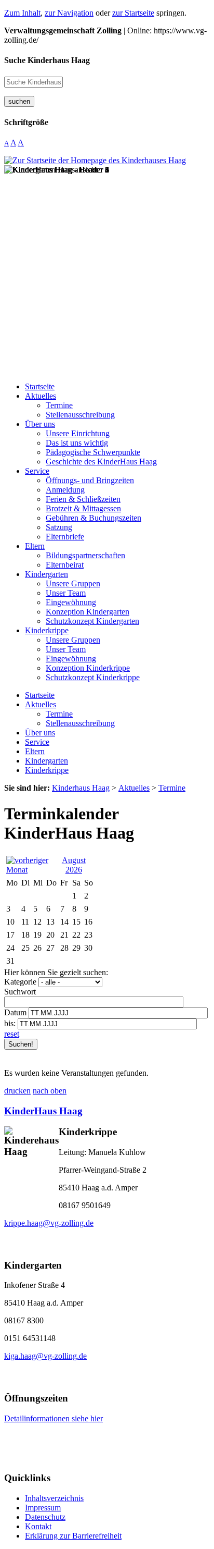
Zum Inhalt (22, 12)
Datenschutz (45, 1517)
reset (11, 1033)
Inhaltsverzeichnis (54, 1498)
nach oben (49, 1090)
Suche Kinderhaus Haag (47, 60)
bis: (10, 1023)
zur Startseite (133, 12)
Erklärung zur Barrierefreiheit (73, 1535)
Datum (15, 1012)
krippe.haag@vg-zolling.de (48, 1223)
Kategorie (20, 981)
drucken (17, 1090)
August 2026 (74, 865)
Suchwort (20, 991)
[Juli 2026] (30, 869)
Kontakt (38, 1526)
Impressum (43, 1507)
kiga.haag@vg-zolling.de (45, 1355)
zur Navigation (69, 12)
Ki (9, 1110)
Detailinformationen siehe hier (53, 1418)
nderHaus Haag (49, 1110)
